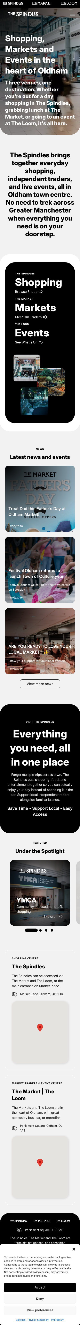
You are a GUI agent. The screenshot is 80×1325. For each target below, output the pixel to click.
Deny (40, 1299)
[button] (74, 1249)
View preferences (40, 1310)
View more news (40, 684)
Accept (40, 1287)
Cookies (20, 1319)
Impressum (57, 1319)
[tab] (31, 930)
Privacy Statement (38, 1319)
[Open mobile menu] (72, 14)
